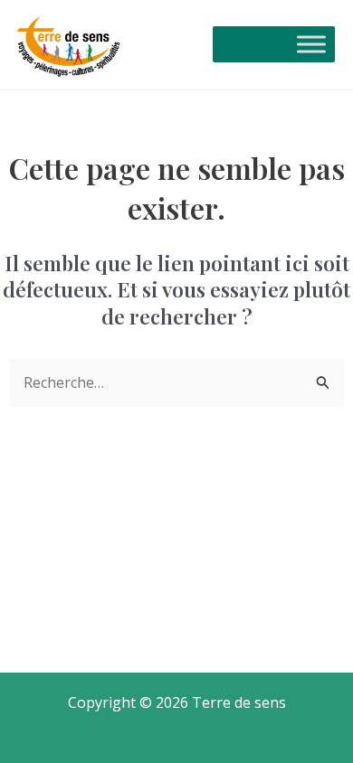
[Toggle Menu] (311, 44)
